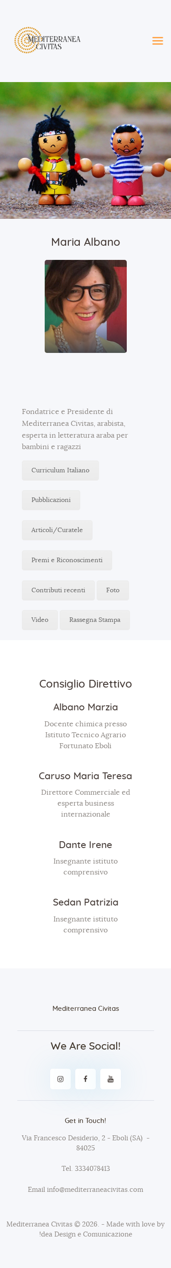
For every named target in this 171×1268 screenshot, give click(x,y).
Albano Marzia (85, 707)
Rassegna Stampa (94, 620)
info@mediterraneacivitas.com (95, 1189)
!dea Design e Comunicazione (85, 1234)
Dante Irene (85, 845)
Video (39, 620)
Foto (112, 590)
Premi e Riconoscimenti (67, 560)
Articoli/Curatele (57, 530)
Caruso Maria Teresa (85, 776)
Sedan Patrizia (86, 902)
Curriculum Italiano (60, 470)
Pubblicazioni (51, 500)
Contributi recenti (58, 590)
